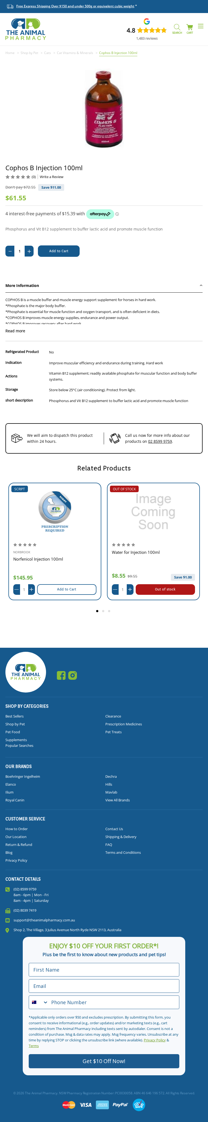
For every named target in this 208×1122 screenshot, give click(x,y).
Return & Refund (18, 844)
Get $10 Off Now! (104, 1061)
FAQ (108, 844)
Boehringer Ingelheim (22, 776)
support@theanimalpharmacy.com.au (44, 920)
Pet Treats (113, 731)
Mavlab (111, 792)
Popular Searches (19, 745)
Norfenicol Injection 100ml (38, 559)
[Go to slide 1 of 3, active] (98, 612)
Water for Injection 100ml (136, 552)
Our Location (16, 836)
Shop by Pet (15, 724)
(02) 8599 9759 (25, 889)
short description (19, 400)
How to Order (16, 828)
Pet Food (12, 731)
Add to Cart (66, 589)
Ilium (9, 792)
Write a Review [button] (51, 176)
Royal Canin (14, 800)
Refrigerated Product (22, 351)
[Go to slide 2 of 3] (104, 612)
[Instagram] (72, 675)
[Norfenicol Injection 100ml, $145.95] (54, 512)
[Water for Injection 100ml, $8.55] (153, 512)
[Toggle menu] (200, 25)
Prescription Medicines (123, 724)
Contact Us (114, 828)
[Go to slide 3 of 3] (110, 612)
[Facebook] (61, 675)
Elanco (10, 784)
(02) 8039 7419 (25, 910)
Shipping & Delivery (120, 836)
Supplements (16, 739)
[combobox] (38, 1002)
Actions (11, 376)
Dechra (111, 776)
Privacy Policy (16, 860)
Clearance (113, 716)
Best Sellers (14, 716)
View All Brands (117, 800)
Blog (8, 852)
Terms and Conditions (123, 852)
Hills (108, 784)
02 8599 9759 (160, 441)
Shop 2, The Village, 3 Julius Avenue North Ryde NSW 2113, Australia (67, 929)
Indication (13, 362)
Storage (11, 389)
